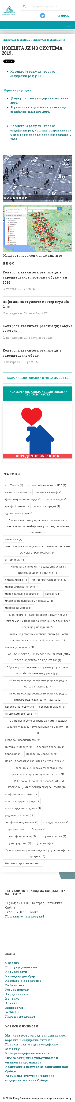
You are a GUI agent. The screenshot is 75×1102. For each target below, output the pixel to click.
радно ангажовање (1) (19, 815)
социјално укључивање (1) (21, 822)
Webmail (12, 1012)
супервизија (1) (45, 843)
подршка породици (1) (51, 747)
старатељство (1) (15, 829)
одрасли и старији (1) (52, 706)
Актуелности (16, 972)
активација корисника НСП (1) (47, 485)
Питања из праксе (20, 1016)
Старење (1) (39, 829)
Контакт (12, 998)
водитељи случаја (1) (49, 492)
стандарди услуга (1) (56, 822)
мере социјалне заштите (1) (22, 593)
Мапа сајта (14, 1007)
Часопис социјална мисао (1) (23, 863)
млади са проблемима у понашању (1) (29, 600)
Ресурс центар (17, 989)
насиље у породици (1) (19, 647)
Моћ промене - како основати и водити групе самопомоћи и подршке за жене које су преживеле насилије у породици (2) (37, 621)
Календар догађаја (20, 976)
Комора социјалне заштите (27, 1053)
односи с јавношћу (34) (19, 706)
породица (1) (13, 754)
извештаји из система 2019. (49, 40)
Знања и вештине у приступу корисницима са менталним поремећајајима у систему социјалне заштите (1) (38, 526)
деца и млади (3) (57, 499)
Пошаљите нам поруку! (24, 916)
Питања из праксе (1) (18, 747)
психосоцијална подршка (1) (23, 808)
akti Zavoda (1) (14, 485)
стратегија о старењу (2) (20, 836)
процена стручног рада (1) (22, 801)
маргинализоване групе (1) (22, 586)
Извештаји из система (23, 980)
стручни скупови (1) (53, 836)
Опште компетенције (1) (20, 713)
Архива (11, 1003)
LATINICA (63, 16)
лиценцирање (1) (16, 579)
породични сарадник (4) (41, 754)
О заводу (12, 963)
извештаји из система (16, 40)
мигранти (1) (53, 593)
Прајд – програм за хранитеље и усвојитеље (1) (35, 761)
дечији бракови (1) (17, 506)
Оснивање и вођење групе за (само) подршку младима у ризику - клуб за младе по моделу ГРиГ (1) (37, 727)
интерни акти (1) (15, 559)
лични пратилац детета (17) (49, 579)
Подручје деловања (21, 967)
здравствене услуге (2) (19, 513)
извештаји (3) (13, 539)
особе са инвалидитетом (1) (22, 740)
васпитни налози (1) (18, 492)
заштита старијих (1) (47, 506)
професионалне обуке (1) (21, 794)
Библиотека (15, 985)
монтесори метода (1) (18, 607)
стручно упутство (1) (18, 843)
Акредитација (16, 994)
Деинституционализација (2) (23, 499)
